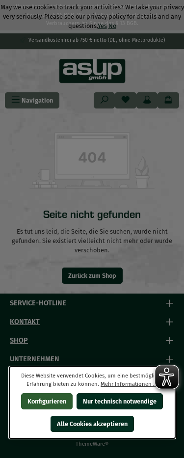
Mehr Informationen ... (129, 384)
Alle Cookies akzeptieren (92, 424)
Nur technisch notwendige (120, 401)
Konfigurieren (46, 401)
